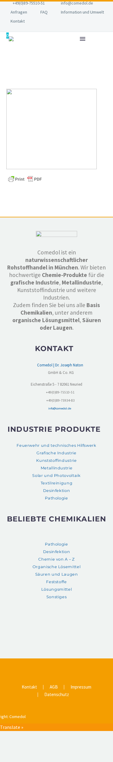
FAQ (44, 12)
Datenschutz (56, 694)
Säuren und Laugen (56, 574)
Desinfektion (56, 490)
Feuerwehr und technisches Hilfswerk (56, 445)
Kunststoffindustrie (56, 460)
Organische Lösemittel (56, 567)
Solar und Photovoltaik (56, 475)
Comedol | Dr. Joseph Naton (60, 365)
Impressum (81, 687)
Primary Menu (82, 38)
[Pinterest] (60, 665)
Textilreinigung (57, 483)
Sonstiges (56, 597)
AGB (54, 687)
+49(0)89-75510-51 (29, 3)
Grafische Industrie (56, 453)
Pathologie (56, 498)
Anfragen (19, 12)
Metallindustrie (57, 468)
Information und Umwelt (82, 12)
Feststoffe (56, 582)
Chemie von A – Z (56, 559)
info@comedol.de (77, 3)
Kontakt (18, 21)
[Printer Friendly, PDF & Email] (25, 178)
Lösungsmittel (56, 589)
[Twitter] (52, 665)
